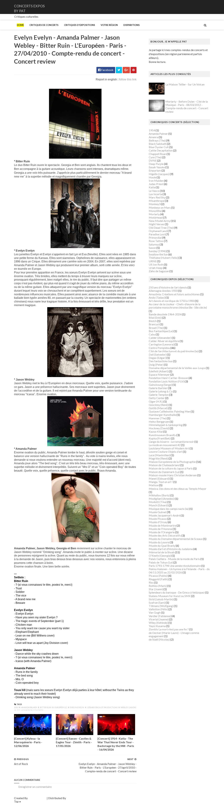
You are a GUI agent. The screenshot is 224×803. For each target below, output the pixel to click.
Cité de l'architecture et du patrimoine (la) (173, 351)
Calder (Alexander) (160, 337)
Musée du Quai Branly (162, 545)
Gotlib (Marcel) (158, 408)
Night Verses (156, 224)
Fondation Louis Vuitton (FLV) (166, 381)
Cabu (152, 334)
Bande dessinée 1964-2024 (165, 314)
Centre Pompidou (159, 347)
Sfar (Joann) (156, 589)
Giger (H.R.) (156, 401)
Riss (151, 582)
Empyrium (155, 170)
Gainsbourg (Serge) (160, 384)
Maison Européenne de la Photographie (172, 461)
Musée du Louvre (159, 542)
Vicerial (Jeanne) (159, 619)
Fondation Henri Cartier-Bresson (168, 377)
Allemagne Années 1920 (163, 290)
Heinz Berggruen (159, 421)
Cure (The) (155, 157)
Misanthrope (156, 200)
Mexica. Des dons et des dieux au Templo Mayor (177, 488)
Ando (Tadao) (157, 297)
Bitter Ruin (46, 707)
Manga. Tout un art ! (161, 481)
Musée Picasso (158, 518)
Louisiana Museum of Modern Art (169, 448)
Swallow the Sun (158, 254)
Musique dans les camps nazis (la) (169, 508)
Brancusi (154, 324)
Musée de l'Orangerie (162, 532)
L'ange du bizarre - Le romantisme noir (171, 441)
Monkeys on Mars (160, 207)
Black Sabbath (157, 143)
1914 (152, 130)
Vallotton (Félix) (158, 609)
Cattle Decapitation (161, 150)
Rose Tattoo (156, 241)
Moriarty (154, 214)
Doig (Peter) (156, 364)
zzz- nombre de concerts (30, 710)
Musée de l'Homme (160, 528)
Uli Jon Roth (156, 264)
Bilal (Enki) (155, 317)
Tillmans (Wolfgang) (161, 605)
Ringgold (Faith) (158, 579)
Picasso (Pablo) (158, 575)
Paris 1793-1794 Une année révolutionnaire (175, 565)
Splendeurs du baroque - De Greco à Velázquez (177, 592)
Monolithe (155, 210)
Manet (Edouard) (159, 478)
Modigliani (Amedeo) (161, 498)
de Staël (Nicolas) (159, 639)
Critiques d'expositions (79, 25)
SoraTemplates (37, 798)
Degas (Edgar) (157, 357)
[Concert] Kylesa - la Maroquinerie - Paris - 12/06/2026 (28, 742)
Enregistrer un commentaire (35, 786)
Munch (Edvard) (158, 505)
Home (20, 25)
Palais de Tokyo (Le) (161, 562)
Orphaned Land (158, 231)
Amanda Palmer (29, 707)
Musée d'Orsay (158, 522)
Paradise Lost (157, 234)
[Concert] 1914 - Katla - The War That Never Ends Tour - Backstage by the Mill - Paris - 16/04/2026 (115, 744)
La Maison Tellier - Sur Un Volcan (185, 84)
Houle (152, 177)
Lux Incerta (155, 194)
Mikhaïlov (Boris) (159, 495)
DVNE (153, 160)
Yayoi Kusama (157, 626)
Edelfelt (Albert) (158, 371)
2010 (16, 707)
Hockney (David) (159, 428)
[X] (206, 7)
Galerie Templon (159, 394)
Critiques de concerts (43, 25)
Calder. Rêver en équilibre (164, 341)
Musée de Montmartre (162, 525)
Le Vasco (154, 190)
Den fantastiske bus (161, 361)
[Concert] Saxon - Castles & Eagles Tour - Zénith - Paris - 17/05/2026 (74, 742)
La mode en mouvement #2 (165, 445)
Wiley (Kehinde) (158, 622)
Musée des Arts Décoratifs (165, 535)
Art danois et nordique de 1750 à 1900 (171, 300)
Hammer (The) (157, 418)
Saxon (152, 247)
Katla (152, 187)
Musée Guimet (157, 512)
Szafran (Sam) (157, 602)
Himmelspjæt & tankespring (166, 424)
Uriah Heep (156, 267)
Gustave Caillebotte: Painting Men (169, 411)
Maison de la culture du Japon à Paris (171, 468)
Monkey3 (154, 204)
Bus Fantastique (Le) (161, 331)
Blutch (153, 321)
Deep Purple (156, 163)
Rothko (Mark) (158, 585)
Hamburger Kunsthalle (162, 414)
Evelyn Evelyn (77, 707)
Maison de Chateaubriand (164, 465)
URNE (152, 261)
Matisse (154, 485)
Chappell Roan (157, 153)
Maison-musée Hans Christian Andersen (173, 475)
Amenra (153, 137)
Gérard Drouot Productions (102, 707)
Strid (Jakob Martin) (161, 599)
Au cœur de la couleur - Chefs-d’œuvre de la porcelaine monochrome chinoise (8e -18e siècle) (178, 305)
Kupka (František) (159, 438)
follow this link (127, 79)
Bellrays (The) (157, 140)
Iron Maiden (156, 180)
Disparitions (131, 25)
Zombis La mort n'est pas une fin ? (169, 629)
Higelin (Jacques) (159, 174)
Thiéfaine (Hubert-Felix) (163, 257)
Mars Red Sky (157, 197)
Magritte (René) (158, 458)
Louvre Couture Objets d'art (165, 451)
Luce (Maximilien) (159, 455)
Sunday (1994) (157, 251)
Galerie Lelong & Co (161, 391)
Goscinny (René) (158, 404)
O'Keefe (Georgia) (160, 555)
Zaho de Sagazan (159, 271)
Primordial (155, 237)
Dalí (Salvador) (157, 354)
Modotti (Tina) (158, 502)
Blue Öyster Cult (159, 147)
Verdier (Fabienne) (160, 616)
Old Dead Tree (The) (161, 227)
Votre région (109, 25)
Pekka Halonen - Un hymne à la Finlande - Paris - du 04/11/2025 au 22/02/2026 (179, 570)
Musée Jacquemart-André (164, 515)
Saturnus (154, 244)
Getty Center (156, 398)
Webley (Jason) (128, 707)
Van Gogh (154, 612)
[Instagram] (209, 7)
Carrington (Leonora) (161, 344)
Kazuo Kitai (156, 431)
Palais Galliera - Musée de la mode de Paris (174, 558)
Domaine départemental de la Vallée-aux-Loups (177, 368)
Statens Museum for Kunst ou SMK (170, 596)
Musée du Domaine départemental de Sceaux (175, 538)
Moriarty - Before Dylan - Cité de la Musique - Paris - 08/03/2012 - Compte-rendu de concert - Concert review (186, 106)
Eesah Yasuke (157, 167)
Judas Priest (156, 184)
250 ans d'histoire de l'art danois (168, 287)
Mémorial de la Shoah (161, 552)
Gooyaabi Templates (79, 798)
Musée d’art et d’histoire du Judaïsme (171, 549)
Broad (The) (156, 327)
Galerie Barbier (158, 388)
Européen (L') (61, 707)
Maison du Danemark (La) (164, 471)
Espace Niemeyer (159, 374)
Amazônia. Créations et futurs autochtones (174, 294)
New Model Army (159, 220)
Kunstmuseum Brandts (162, 435)
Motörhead (156, 217)
